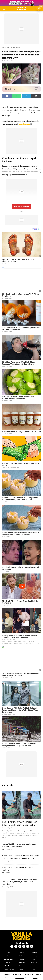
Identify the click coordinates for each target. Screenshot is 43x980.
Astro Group (35, 978)
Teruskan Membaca (21, 207)
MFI (3, 849)
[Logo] (21, 8)
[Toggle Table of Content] (35, 89)
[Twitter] (19, 946)
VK (4, 61)
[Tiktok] (23, 946)
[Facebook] (11, 946)
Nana (4, 828)
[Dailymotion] (31, 946)
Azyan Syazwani (24, 124)
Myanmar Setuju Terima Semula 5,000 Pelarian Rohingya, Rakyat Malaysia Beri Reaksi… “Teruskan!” (21, 881)
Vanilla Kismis (6, 47)
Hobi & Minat (17, 47)
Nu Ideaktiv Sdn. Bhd (20, 978)
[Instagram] (15, 946)
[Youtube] (27, 946)
